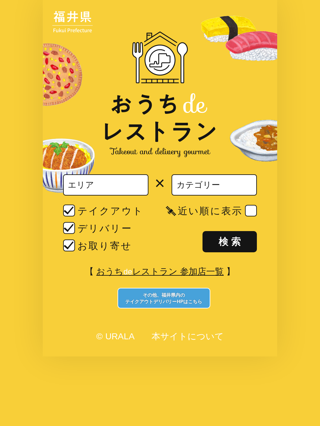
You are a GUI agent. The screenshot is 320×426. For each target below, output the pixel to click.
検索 (231, 241)
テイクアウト (110, 211)
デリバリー (105, 228)
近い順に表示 (210, 211)
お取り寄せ (105, 245)
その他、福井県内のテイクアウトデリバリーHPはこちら (163, 298)
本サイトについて (188, 336)
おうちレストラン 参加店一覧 (160, 271)
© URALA (115, 336)
